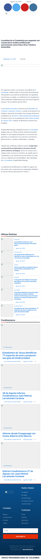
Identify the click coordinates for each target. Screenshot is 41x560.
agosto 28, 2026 (27, 401)
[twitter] (16, 7)
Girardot (16, 277)
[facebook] (8, 7)
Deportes (17, 239)
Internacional (18, 252)
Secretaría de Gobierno (11, 109)
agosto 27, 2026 (27, 480)
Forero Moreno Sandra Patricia (12, 361)
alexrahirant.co (28, 549)
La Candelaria (33, 130)
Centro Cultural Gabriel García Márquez (26, 116)
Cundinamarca (18, 306)
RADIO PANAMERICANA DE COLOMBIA (21, 558)
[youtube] (25, 7)
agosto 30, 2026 (20, 248)
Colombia (17, 290)
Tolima (16, 264)
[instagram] (33, 7)
